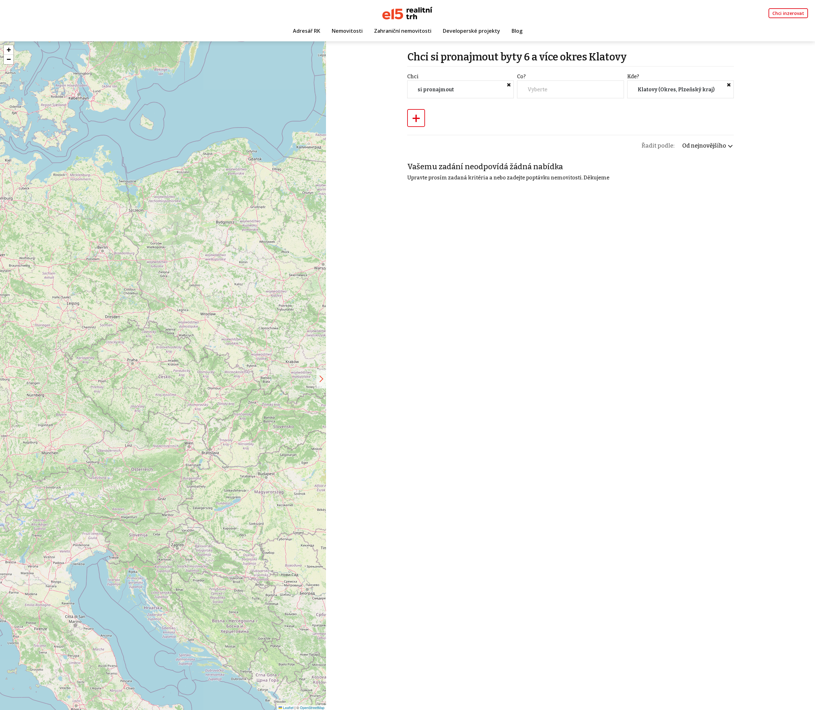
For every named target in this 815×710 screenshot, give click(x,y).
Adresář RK (306, 30)
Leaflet (288, 707)
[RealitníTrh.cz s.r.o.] (407, 13)
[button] (8, 50)
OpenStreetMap (312, 707)
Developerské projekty (471, 30)
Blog (517, 30)
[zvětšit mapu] (321, 378)
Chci (413, 76)
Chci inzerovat (788, 13)
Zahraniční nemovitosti (402, 30)
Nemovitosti (347, 30)
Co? (521, 76)
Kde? (633, 76)
